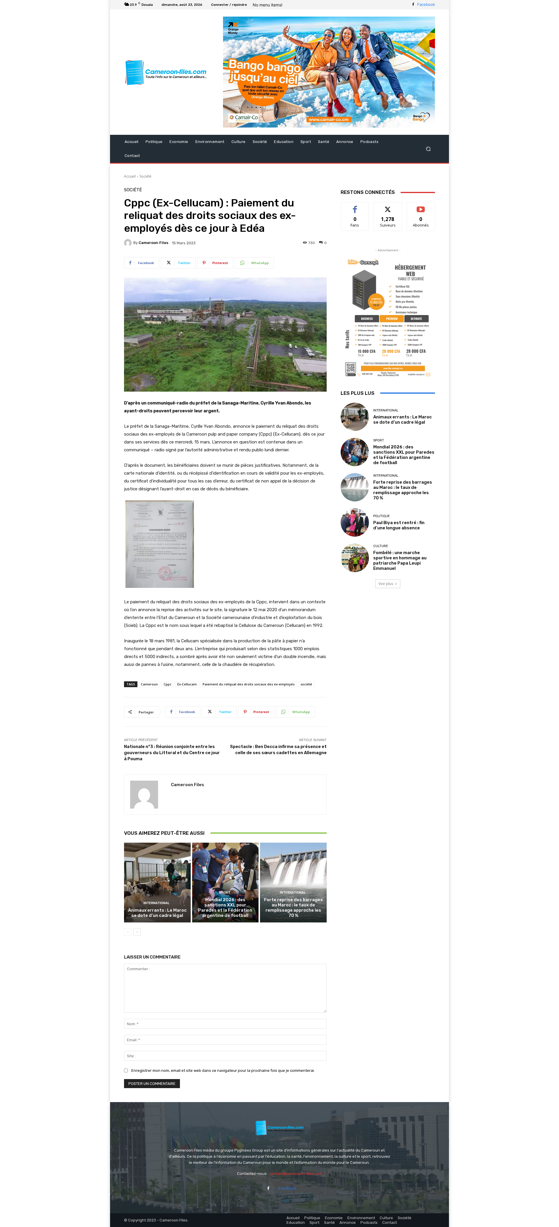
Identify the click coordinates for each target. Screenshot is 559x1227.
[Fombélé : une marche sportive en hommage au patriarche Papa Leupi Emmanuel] (355, 558)
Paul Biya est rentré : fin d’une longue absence (398, 525)
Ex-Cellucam (187, 684)
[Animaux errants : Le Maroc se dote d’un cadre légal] (157, 882)
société (306, 684)
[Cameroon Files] (128, 243)
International (156, 903)
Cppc (167, 684)
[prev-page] (127, 932)
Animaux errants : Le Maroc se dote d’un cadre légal (157, 913)
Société (145, 176)
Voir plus (385, 583)
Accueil (130, 176)
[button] (428, 149)
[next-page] (137, 932)
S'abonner (421, 206)
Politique (381, 516)
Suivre (388, 206)
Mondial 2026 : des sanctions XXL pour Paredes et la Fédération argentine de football (225, 907)
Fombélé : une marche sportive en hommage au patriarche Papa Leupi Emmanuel (400, 560)
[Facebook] (413, 4)
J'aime (355, 206)
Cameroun (149, 684)
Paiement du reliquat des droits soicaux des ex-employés (249, 684)
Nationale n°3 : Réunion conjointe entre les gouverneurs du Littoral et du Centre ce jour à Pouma (172, 752)
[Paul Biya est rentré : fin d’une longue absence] (355, 522)
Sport (224, 892)
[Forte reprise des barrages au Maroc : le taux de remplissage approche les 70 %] (293, 882)
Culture (380, 546)
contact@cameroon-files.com (295, 1173)
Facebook (426, 4)
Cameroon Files (153, 243)
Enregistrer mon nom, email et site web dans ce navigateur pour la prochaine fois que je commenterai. (223, 1070)
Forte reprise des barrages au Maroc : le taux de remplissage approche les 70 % (293, 907)
